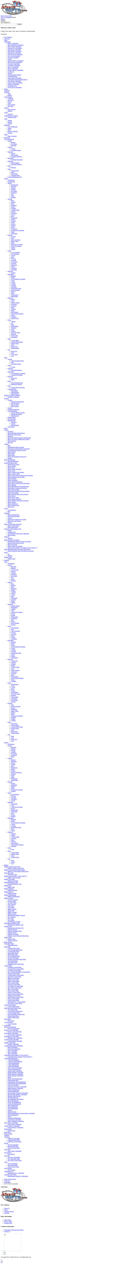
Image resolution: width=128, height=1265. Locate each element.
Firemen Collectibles (13, 84)
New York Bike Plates (14, 956)
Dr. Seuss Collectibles (14, 64)
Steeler (9, 128)
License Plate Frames (17, 342)
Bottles (13, 299)
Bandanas (14, 205)
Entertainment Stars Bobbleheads (17, 1082)
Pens (12, 620)
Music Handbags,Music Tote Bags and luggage (17, 549)
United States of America (11, 115)
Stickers (13, 273)
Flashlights (14, 709)
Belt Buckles (14, 185)
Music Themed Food (13, 505)
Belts (12, 203)
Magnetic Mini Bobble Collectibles (17, 1094)
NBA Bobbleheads (13, 1105)
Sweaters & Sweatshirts (17, 230)
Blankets (13, 276)
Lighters (13, 236)
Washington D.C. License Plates (16, 1002)
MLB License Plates (13, 980)
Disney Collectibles (13, 43)
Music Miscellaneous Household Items (18, 486)
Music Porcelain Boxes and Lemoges (18, 494)
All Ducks (7, 90)
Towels (13, 255)
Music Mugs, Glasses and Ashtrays (17, 488)
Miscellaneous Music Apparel (16, 447)
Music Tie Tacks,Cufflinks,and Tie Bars (19, 439)
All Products (11, 180)
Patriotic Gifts (8, 926)
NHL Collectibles (12, 1053)
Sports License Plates (13, 998)
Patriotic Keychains (13, 934)
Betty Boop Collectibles (14, 49)
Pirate (9, 130)
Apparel (10, 147)
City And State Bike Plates (15, 950)
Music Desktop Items (13, 514)
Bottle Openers (15, 163)
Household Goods (16, 288)
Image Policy (7, 1220)
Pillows (13, 291)
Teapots (10, 73)
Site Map (6, 1213)
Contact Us (7, 1231)
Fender (9, 530)
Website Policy (8, 1223)
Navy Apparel (11, 917)
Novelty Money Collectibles (15, 70)
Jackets (13, 219)
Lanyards (13, 260)
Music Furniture (12, 478)
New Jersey (7, 1149)
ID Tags (13, 258)
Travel (6, 112)
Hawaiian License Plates (14, 976)
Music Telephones (13, 503)
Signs (9, 169)
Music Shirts (11, 453)
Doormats (14, 287)
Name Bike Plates (9, 943)
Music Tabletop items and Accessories (18, 500)
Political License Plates (14, 995)
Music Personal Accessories (11, 540)
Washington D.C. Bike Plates (16, 964)
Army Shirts (11, 907)
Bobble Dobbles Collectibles (15, 1072)
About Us (7, 1208)
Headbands (14, 218)
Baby (12, 200)
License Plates (15, 340)
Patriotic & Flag (12, 117)
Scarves (13, 224)
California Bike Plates (14, 948)
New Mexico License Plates (15, 986)
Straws (13, 315)
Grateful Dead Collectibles (11, 1039)
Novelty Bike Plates (13, 958)
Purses (13, 266)
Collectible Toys (12, 86)
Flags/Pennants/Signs (17, 383)
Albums (13, 321)
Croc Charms (14, 569)
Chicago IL (11, 100)
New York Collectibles (14, 1157)
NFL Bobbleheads (13, 1107)
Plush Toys (14, 351)
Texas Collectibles (13, 1163)
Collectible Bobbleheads (11, 1058)
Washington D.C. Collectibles (16, 1173)
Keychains (14, 144)
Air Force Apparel (13, 899)
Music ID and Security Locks (16, 543)
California (10, 98)
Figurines (13, 328)
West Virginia (11, 104)
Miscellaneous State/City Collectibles (18, 1176)
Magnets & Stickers (16, 384)
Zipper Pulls (14, 780)
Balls (12, 353)
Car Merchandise (12, 411)
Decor (9, 166)
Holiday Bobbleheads (14, 1090)
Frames (13, 331)
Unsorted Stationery (16, 156)
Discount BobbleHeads (14, 1069)
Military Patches (8, 892)
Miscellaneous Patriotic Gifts (15, 928)
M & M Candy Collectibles (15, 54)
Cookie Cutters (15, 667)
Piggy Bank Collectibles (14, 81)
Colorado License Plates (14, 970)
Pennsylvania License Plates (15, 994)
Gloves (13, 214)
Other (5, 119)
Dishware (10, 161)
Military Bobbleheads (10, 895)
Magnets (13, 167)
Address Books (15, 606)
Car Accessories (15, 252)
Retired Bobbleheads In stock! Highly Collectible (21, 1113)
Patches (13, 602)
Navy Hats (11, 918)
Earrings (13, 189)
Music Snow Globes (13, 497)
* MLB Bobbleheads (13, 1060)
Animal (10, 120)
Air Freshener (15, 628)
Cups (12, 301)
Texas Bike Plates (12, 962)
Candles (13, 284)
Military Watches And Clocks (12, 866)
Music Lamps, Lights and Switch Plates (18, 483)
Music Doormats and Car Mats (16, 477)
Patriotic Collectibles (9, 1042)
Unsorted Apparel (16, 150)
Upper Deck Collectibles (14, 1119)
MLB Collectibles (13, 1047)
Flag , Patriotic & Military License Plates (19, 972)
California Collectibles (14, 1138)
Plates (12, 310)
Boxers (13, 207)
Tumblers (13, 317)
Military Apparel (8, 898)
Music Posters (11, 496)
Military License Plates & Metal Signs (14, 870)
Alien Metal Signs (13, 1009)
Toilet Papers (14, 295)
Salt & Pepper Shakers (17, 313)
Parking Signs (15, 170)
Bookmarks (14, 607)
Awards (10, 518)
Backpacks (14, 265)
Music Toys (11, 507)
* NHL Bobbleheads (13, 1066)
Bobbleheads (14, 326)
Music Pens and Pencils (14, 521)
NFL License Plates (13, 989)
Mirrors (13, 712)
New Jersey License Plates (15, 1003)
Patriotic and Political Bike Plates (17, 959)
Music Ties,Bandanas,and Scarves (17, 456)
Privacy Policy (8, 1221)
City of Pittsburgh (12, 126)
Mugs (12, 307)
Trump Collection (12, 940)
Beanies (13, 202)
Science (6, 108)
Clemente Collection (13, 397)
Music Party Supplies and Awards (17, 519)
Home (6, 1210)
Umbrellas (14, 269)
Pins (12, 194)
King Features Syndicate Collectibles (18, 1093)
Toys (9, 350)
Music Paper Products (14, 489)
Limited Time (11, 181)
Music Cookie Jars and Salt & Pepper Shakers (20, 475)
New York (10, 106)
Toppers (13, 701)
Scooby (10, 59)
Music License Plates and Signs (13, 524)
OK (2, 1262)
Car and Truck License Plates (16, 969)
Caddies (13, 609)
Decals (13, 153)
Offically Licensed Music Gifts (12, 529)
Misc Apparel (15, 406)
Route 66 (10, 114)
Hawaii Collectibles (13, 1145)
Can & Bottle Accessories (18, 279)
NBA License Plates (13, 983)
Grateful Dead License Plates (16, 975)
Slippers (13, 225)
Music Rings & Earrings (14, 434)
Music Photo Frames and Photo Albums (19, 491)
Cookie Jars (11, 71)
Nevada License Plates (14, 984)
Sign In (3, 16)
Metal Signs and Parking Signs (12, 1008)
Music (6, 40)
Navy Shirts (11, 920)
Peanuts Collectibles (13, 57)
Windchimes (14, 296)
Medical (10, 111)
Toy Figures (14, 354)
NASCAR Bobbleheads (14, 1102)
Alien (9, 93)
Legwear (13, 221)
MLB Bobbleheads (13, 1097)
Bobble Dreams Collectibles (15, 1074)
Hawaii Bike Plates (13, 953)
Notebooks (14, 618)
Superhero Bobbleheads (14, 1118)
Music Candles (12, 466)
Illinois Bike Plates (13, 954)
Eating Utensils (15, 302)
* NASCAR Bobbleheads (15, 1061)
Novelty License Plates (14, 992)
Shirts (12, 232)
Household (11, 158)
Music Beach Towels (13, 464)
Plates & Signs (8, 942)
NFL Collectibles (12, 1052)
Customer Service (9, 1211)
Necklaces (14, 192)
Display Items (8, 557)
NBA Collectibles (12, 1050)
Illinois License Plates (14, 978)
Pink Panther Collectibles (15, 51)
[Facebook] (13, 1250)
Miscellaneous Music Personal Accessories (19, 541)
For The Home (12, 419)
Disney (10, 1077)
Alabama (6, 1135)
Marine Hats (11, 910)
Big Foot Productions (10, 1027)
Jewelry (10, 141)
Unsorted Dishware (16, 164)
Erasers (13, 615)
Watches (13, 197)
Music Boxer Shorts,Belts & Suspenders (19, 449)
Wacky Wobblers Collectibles (16, 1121)
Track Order (8, 16)
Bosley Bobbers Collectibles (15, 1075)
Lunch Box (14, 262)
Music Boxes (11, 467)
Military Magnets (9, 888)
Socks (12, 227)
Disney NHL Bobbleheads (15, 1079)
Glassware (14, 304)
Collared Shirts (15, 210)
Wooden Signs (15, 348)
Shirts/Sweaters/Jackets (17, 361)
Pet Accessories (15, 290)
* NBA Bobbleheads (13, 1063)
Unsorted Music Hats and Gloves (17, 450)
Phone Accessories (16, 246)
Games (13, 862)
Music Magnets (12, 485)
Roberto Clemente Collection (12, 395)
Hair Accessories (15, 240)
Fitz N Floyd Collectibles (15, 87)
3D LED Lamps (15, 332)
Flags (12, 329)
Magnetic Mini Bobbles (14, 1096)
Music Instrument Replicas (15, 482)
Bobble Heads (11, 417)
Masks (13, 222)
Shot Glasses (14, 312)
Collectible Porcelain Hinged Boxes (17, 79)
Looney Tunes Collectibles (15, 82)
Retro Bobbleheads (13, 1115)
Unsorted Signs (15, 175)
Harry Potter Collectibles (14, 46)
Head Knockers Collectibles (15, 1088)
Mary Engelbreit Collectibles (15, 45)
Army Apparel (12, 904)
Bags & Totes (15, 405)
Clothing (13, 208)
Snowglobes (14, 692)
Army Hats (11, 906)
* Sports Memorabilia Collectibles (13, 1046)
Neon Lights (14, 335)
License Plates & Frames (18, 387)
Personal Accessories (17, 244)
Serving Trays (15, 318)
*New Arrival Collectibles (15, 1068)
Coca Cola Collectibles (14, 56)
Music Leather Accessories (15, 546)
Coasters (13, 285)
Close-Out (7, 38)
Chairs (13, 280)
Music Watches (12, 441)
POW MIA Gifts (8, 873)
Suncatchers (14, 700)
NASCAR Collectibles (14, 1049)
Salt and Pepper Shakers (14, 75)
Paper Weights (15, 623)
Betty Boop (7, 1132)
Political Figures (12, 1112)
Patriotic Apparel (12, 929)
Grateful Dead (11, 532)
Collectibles (7, 42)
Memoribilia (14, 390)
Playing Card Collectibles (11, 1030)
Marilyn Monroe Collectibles (16, 60)
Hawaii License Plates (14, 1148)
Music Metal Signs (13, 527)
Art (12, 323)
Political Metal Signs (13, 1017)
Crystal (13, 687)
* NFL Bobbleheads (13, 1064)
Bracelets (13, 145)
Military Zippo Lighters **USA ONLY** (15, 876)
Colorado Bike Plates (13, 951)
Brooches (10, 442)
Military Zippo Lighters (14, 877)
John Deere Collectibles (14, 53)
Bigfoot (10, 95)
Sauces (13, 830)
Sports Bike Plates (13, 961)
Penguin (10, 133)
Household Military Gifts (11, 882)
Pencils (13, 621)
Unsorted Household (17, 159)
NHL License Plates (13, 991)
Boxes (13, 645)
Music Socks (11, 455)
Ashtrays (10, 538)
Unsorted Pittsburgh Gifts (15, 177)
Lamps (13, 654)
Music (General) (12, 136)
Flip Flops (14, 213)
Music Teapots (12, 502)
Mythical (6, 92)
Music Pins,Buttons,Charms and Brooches (19, 438)
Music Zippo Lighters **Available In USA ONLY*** (22, 547)
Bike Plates (14, 723)
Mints (12, 243)
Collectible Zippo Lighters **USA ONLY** (16, 1055)
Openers (13, 309)
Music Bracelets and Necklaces (16, 433)
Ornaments (14, 337)
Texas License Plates (13, 1000)
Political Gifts (8, 937)
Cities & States (8, 97)
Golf (12, 738)
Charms (13, 571)
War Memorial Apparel (14, 921)
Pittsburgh (7, 125)
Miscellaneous (15, 392)
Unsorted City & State (10, 1174)
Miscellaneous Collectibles (11, 1036)
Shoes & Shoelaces (16, 772)
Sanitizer (13, 717)
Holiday (10, 122)
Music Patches (12, 452)
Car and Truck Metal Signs (15, 1011)
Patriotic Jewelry (12, 932)
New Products (8, 37)
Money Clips (14, 241)
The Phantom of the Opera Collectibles (18, 533)
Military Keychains (9, 879)
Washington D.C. (9, 1171)
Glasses (13, 148)
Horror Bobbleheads (13, 1091)
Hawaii (10, 101)
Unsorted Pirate (12, 389)
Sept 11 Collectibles (13, 67)
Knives (13, 708)
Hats (12, 216)
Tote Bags (14, 268)
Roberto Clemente (13, 131)
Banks (13, 277)
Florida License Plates (14, 973)
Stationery (10, 152)
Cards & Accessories (17, 612)
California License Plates (14, 967)
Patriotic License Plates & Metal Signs (18, 936)
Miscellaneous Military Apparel (16, 915)
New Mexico (7, 1152)
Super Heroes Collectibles (15, 62)
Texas (9, 103)
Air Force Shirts (12, 903)
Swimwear (14, 229)
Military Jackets (12, 914)
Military (6, 865)
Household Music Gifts (10, 463)
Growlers (13, 306)
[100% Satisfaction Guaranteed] (5, 1254)
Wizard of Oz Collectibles (15, 48)
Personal (10, 235)
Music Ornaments (12, 480)
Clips (12, 610)
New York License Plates (15, 987)
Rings (12, 196)
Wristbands (14, 233)
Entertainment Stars (13, 1080)
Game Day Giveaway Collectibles (17, 1086)
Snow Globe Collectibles (14, 78)
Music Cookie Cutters (14, 474)
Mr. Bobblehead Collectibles (15, 1099)
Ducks (6, 89)
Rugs (12, 293)
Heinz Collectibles (13, 68)
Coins (12, 686)
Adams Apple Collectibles (15, 1071)
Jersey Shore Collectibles (11, 1123)
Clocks (13, 282)
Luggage (13, 263)
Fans (12, 238)
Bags (12, 257)
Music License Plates (13, 525)
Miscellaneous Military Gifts (12, 923)
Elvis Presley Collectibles (11, 1033)
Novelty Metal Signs (13, 1016)
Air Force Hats (12, 901)
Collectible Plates (12, 76)
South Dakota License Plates (15, 997)
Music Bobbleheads (9, 460)
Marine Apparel (12, 909)
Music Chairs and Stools (14, 469)
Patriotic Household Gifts (15, 931)
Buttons (13, 142)
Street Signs (14, 174)
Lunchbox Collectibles (14, 65)
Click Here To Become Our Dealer (13, 1230)
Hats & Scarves (15, 403)
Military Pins (7, 885)
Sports (9, 1116)
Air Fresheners (15, 254)
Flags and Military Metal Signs (16, 1014)
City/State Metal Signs (14, 1013)
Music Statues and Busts (14, 499)
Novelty (10, 123)
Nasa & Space (11, 109)
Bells (12, 324)
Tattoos (13, 247)
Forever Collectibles (13, 1085)
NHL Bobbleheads (13, 1108)
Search (3, 20)
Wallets (13, 249)
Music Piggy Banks (13, 493)
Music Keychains (12, 544)
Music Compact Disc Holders (16, 472)
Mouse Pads (14, 155)
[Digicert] (5, 1252)
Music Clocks (11, 471)
